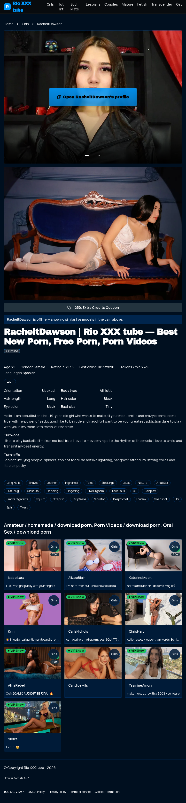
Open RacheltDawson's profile (98, 98)
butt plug (13, 491)
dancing (52, 491)
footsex (141, 499)
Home (9, 24)
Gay (179, 4)
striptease (79, 499)
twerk (24, 507)
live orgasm (96, 491)
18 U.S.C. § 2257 (14, 792)
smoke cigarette (17, 499)
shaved (34, 483)
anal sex (162, 483)
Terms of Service (80, 792)
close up (33, 491)
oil (134, 491)
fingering (73, 491)
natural (143, 483)
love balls (118, 491)
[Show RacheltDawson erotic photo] (86, 155)
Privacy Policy (57, 792)
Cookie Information (107, 792)
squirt (40, 499)
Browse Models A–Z (16, 778)
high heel (71, 483)
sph (9, 507)
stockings (107, 483)
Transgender (161, 4)
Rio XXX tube (18, 7)
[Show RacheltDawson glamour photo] (99, 155)
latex (126, 483)
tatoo (89, 483)
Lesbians (93, 4)
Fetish (142, 4)
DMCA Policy (36, 792)
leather (52, 483)
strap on (58, 499)
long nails (13, 483)
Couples (111, 4)
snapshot (160, 499)
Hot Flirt (61, 6)
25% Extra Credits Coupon (99, 308)
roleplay (150, 491)
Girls (50, 4)
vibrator (99, 499)
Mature (127, 4)
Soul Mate (74, 6)
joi (177, 499)
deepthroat (120, 499)
